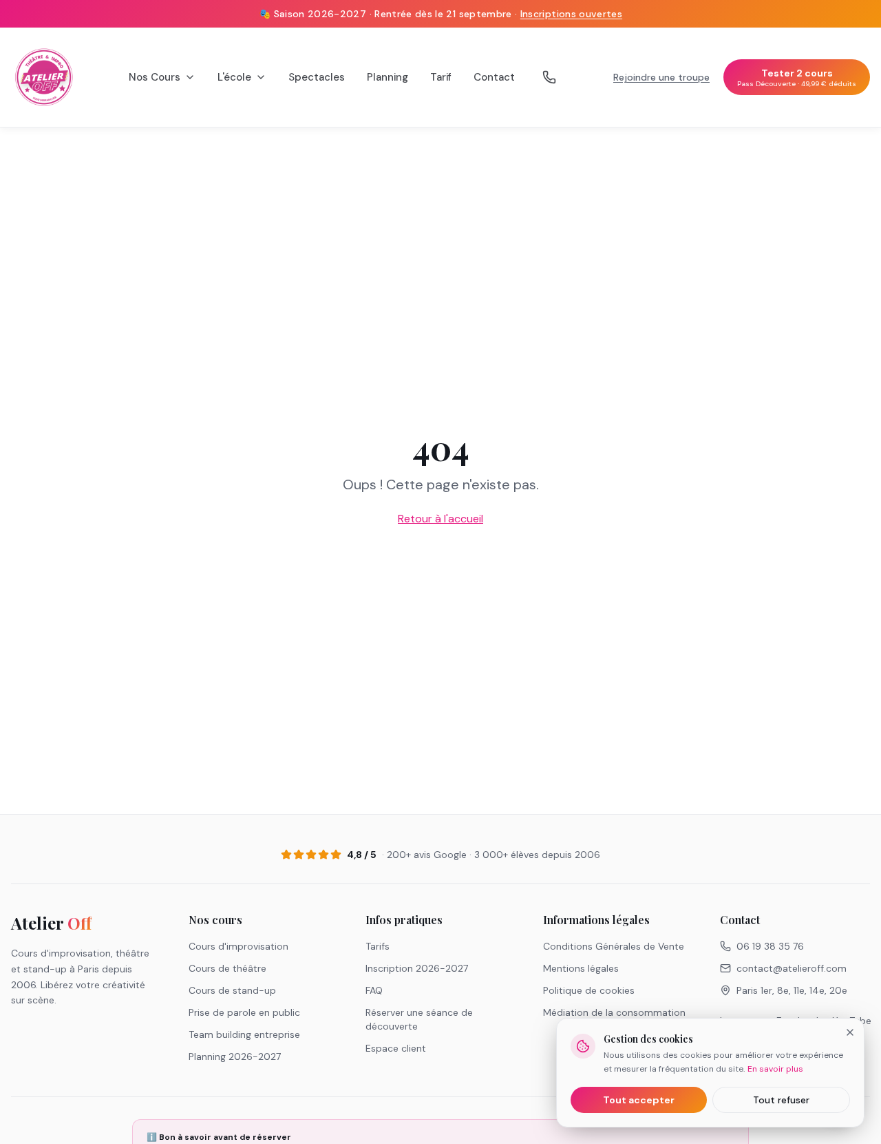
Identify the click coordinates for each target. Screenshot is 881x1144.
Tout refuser (781, 1100)
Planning (387, 77)
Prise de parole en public (244, 1012)
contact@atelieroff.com (791, 968)
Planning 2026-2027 (235, 1056)
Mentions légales (581, 968)
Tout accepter (639, 1100)
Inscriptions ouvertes (571, 14)
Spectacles (316, 77)
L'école (234, 77)
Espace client (395, 1048)
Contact (494, 77)
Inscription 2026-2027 (416, 968)
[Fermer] (850, 1032)
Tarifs (377, 946)
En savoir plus (775, 1068)
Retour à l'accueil (440, 518)
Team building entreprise (244, 1034)
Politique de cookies (589, 990)
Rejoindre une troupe (661, 77)
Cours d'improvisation (238, 946)
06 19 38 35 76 (770, 946)
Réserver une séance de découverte (419, 1019)
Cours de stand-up (232, 990)
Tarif (441, 77)
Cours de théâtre (227, 968)
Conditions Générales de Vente (613, 946)
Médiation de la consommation (614, 1012)
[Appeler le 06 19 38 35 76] (549, 77)
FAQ (374, 990)
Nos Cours (154, 77)
